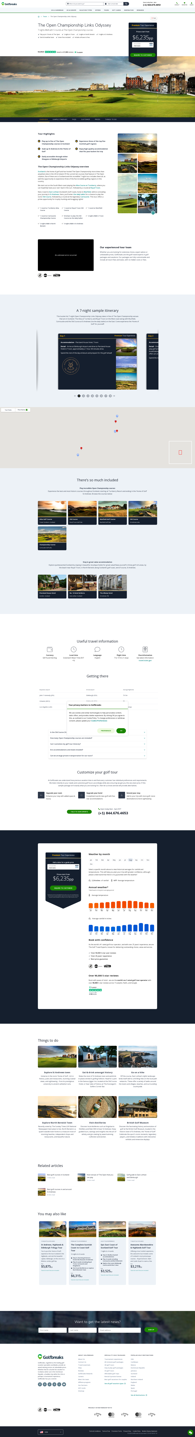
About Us (81, 1359)
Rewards (140, 10)
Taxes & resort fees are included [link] (50, 1270)
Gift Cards (116, 10)
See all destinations (138, 1395)
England (134, 1382)
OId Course (47, 197)
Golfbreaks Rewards (85, 1374)
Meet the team (83, 1379)
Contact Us (82, 1362)
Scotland (41, 171)
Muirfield (87, 192)
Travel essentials (84, 1365)
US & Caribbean (57, 10)
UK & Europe (71, 10)
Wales (133, 1385)
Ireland (133, 1376)
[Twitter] (59, 1384)
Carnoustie (85, 197)
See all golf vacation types (114, 1383)
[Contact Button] (190, 1432)
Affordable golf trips (112, 1374)
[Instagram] (45, 1384)
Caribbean (134, 1362)
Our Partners (82, 1385)
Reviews (81, 1371)
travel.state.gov (145, 660)
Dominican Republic (138, 1368)
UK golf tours (109, 1365)
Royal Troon (95, 188)
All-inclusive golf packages (114, 1362)
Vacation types (85, 10)
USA (132, 1359)
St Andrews (54, 194)
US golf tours (109, 1371)
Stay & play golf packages (114, 1368)
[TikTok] (50, 1384)
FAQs (80, 1368)
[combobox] (50, 1432)
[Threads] (54, 1384)
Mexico (133, 1365)
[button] (78, 455)
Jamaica (134, 1371)
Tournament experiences (113, 1359)
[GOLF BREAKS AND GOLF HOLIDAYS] (9, 3)
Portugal (134, 1391)
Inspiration (129, 10)
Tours (106, 10)
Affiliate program (84, 1382)
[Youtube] (64, 1384)
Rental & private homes (113, 1376)
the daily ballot (79, 194)
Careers (81, 1376)
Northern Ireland (137, 1379)
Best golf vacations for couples (116, 1379)
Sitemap (81, 1391)
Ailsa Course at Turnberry (86, 185)
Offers (98, 10)
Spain (133, 1388)
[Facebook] (40, 1384)
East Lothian (54, 192)
